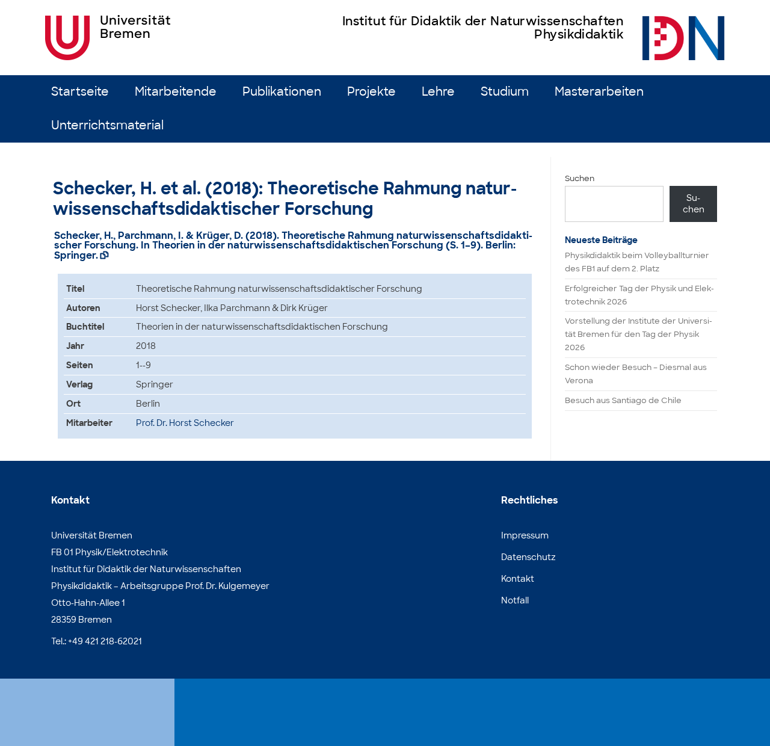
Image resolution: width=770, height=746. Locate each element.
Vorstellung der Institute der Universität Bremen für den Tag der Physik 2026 (638, 334)
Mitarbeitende (176, 91)
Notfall (515, 600)
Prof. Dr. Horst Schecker (185, 423)
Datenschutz (528, 557)
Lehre (438, 91)
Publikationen (281, 91)
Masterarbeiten (599, 91)
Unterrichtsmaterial (107, 125)
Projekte (371, 91)
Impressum (525, 535)
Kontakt (517, 578)
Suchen (579, 178)
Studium (505, 91)
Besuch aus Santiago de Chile (623, 400)
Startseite (80, 91)
